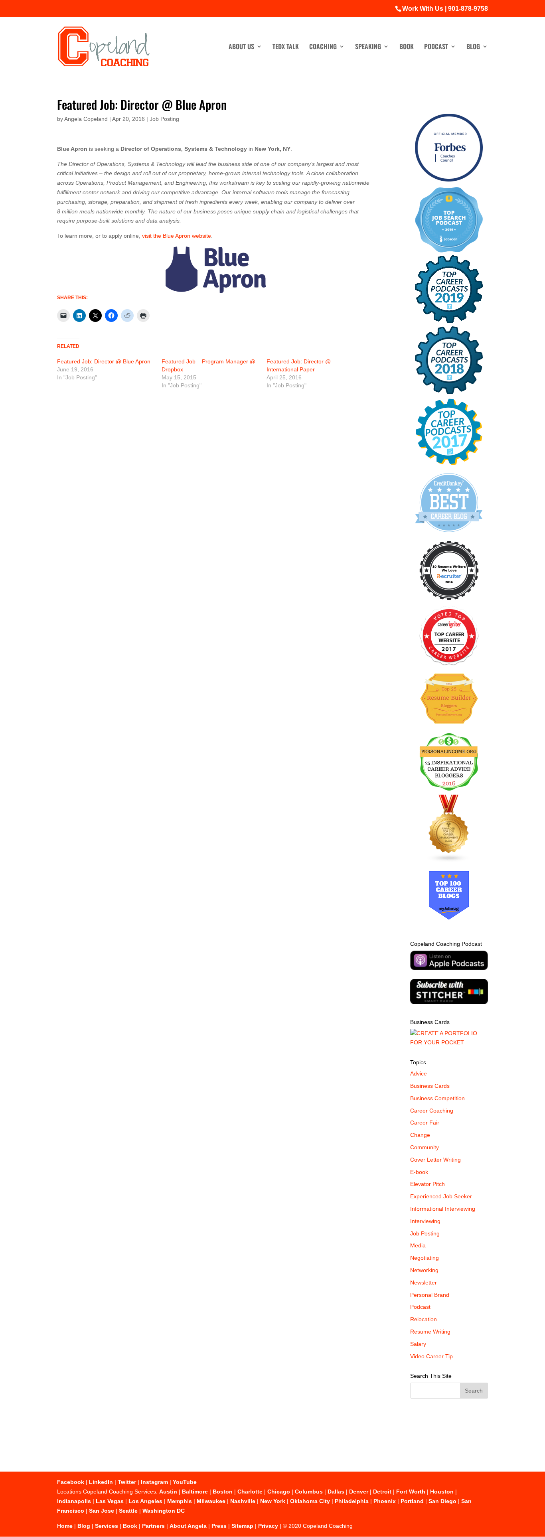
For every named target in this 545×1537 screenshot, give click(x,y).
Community (424, 1147)
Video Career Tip (431, 1356)
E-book (419, 1172)
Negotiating (424, 1258)
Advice (418, 1073)
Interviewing (425, 1221)
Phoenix (384, 1501)
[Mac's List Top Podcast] (449, 463)
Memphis (179, 1501)
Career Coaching (431, 1110)
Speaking (368, 47)
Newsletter (423, 1282)
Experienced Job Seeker (441, 1196)
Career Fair (424, 1122)
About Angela (188, 1526)
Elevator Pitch (427, 1184)
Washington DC (163, 1510)
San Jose (101, 1510)
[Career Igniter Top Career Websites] (449, 663)
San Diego (442, 1501)
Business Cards (430, 1086)
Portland (412, 1501)
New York (272, 1501)
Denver (358, 1491)
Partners (153, 1526)
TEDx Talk (285, 47)
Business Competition (437, 1098)
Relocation (423, 1319)
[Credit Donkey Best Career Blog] (449, 534)
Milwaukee (211, 1501)
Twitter (127, 1482)
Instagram (154, 1482)
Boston (223, 1491)
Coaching (323, 47)
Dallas (336, 1491)
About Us (241, 47)
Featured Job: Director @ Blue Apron (103, 361)
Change (420, 1135)
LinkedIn (101, 1482)
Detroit (382, 1491)
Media (418, 1245)
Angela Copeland (86, 119)
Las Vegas (110, 1501)
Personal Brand (429, 1295)
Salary (418, 1344)
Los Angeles (145, 1501)
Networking (424, 1270)
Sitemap (242, 1526)
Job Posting (164, 119)
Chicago (278, 1491)
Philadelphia (352, 1501)
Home (65, 1526)
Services (106, 1526)
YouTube (185, 1482)
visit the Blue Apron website (176, 236)
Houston (442, 1491)
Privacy (268, 1526)
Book (406, 47)
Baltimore (195, 1491)
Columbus (309, 1491)
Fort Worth (410, 1491)
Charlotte (250, 1491)
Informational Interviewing (442, 1209)
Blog (473, 47)
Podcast (436, 47)
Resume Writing (430, 1331)
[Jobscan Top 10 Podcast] (449, 250)
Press (219, 1526)
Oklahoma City (310, 1501)
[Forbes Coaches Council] (449, 179)
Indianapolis (74, 1501)
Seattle (128, 1510)
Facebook (70, 1482)
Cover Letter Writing (435, 1159)
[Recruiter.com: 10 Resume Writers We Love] (449, 601)
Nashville (242, 1501)
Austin (168, 1491)
